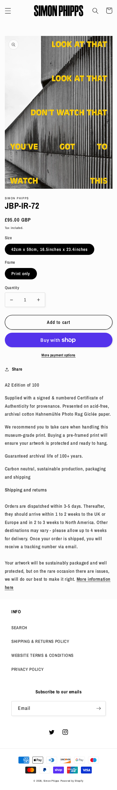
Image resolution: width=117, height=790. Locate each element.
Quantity (12, 287)
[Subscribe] (98, 708)
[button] (7, 10)
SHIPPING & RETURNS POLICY (40, 641)
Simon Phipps (51, 781)
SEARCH (19, 628)
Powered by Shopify (71, 781)
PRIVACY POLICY (27, 669)
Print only (20, 274)
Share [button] (17, 369)
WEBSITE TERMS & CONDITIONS (42, 655)
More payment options (58, 355)
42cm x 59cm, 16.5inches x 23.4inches (49, 249)
